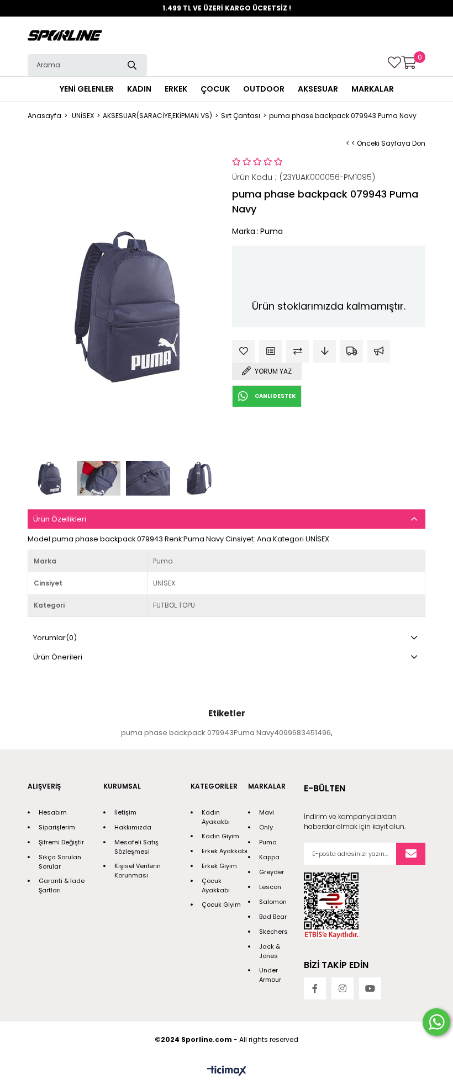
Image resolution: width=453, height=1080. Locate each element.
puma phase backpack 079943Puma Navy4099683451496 (226, 732)
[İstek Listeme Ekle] (270, 351)
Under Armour (270, 975)
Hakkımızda (132, 827)
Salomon (273, 901)
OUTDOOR (264, 88)
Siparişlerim (57, 827)
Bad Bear (273, 916)
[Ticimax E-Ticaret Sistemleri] (226, 1071)
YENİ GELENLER (87, 88)
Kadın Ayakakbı (216, 817)
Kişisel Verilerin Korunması (137, 870)
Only (266, 827)
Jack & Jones (269, 951)
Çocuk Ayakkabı (216, 885)
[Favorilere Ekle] (243, 351)
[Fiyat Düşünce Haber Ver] (324, 351)
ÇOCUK (215, 88)
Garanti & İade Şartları (62, 885)
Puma (268, 842)
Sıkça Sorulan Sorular (60, 862)
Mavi (266, 812)
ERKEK (176, 88)
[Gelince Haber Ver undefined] (378, 351)
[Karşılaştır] (297, 351)
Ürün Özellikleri (59, 519)
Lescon (270, 886)
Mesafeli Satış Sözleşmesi (136, 847)
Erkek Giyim (219, 865)
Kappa (269, 857)
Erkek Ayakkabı (224, 851)
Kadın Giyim (220, 836)
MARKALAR (372, 88)
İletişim (125, 812)
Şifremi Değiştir (61, 842)
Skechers (273, 931)
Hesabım (53, 812)
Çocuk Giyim (221, 904)
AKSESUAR (318, 88)
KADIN (139, 88)
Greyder (271, 872)
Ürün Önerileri (57, 657)
